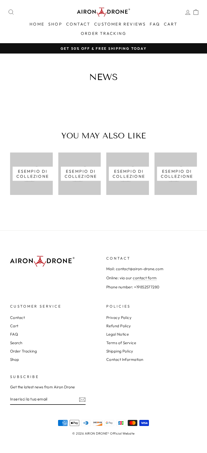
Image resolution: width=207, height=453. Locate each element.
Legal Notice (117, 334)
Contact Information (124, 359)
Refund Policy (118, 325)
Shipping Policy (119, 351)
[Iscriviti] (82, 399)
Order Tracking (103, 33)
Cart (170, 24)
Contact (78, 24)
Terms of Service (121, 342)
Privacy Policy (119, 317)
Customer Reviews (120, 24)
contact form (145, 277)
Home (37, 24)
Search (16, 342)
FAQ (155, 24)
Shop (55, 24)
